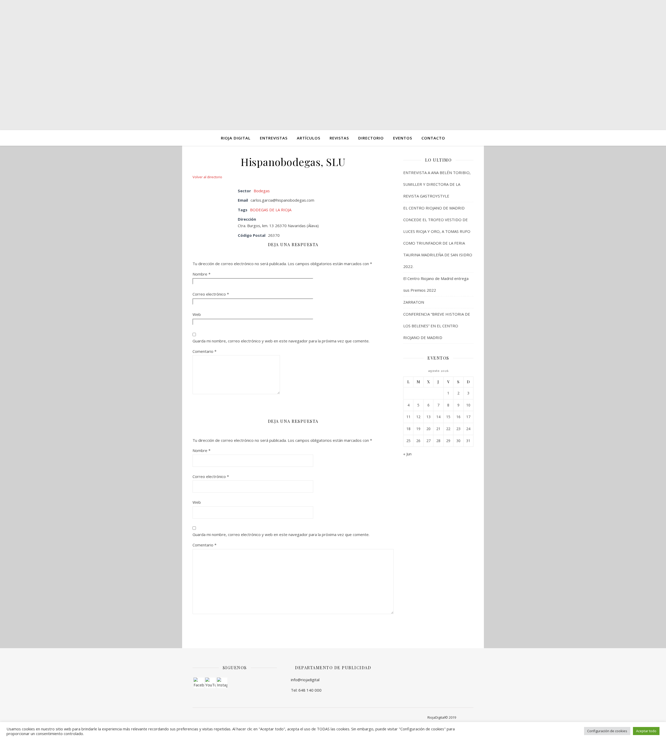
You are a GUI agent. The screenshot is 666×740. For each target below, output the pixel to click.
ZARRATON (413, 302)
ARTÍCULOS (308, 138)
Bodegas (262, 190)
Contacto (433, 138)
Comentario (204, 351)
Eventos (402, 138)
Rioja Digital (236, 138)
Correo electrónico (211, 294)
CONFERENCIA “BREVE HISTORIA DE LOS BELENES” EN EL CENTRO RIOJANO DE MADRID (436, 325)
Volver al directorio (207, 177)
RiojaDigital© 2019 (441, 717)
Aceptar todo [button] (646, 731)
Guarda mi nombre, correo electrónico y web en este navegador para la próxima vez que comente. (281, 340)
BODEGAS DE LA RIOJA (270, 209)
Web (197, 314)
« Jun (407, 453)
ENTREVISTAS (273, 138)
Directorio (371, 138)
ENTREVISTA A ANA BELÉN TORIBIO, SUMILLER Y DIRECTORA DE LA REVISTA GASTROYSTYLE (437, 184)
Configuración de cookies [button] (607, 731)
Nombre (201, 274)
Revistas (339, 138)
